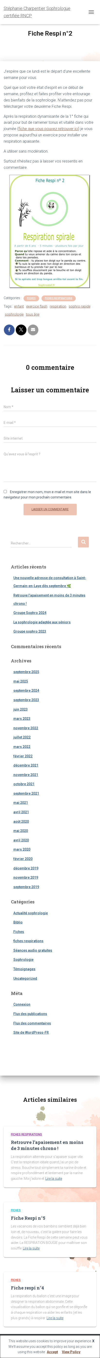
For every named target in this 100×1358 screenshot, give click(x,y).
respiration (58, 306)
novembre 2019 (25, 877)
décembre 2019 (25, 868)
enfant (19, 306)
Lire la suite (53, 1178)
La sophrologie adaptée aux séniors (42, 622)
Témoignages (24, 969)
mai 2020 (20, 831)
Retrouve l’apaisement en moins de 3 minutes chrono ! (47, 1145)
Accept (52, 1352)
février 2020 (23, 859)
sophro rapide (79, 306)
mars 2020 (21, 849)
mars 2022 (21, 747)
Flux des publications (30, 1014)
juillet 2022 (22, 737)
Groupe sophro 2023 (29, 631)
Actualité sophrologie (30, 913)
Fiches (31, 298)
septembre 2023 (26, 700)
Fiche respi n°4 (27, 1288)
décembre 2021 (25, 765)
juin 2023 (20, 709)
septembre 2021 (26, 793)
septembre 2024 (26, 690)
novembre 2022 (25, 728)
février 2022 (23, 756)
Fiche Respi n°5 (28, 1218)
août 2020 (21, 821)
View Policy (71, 1352)
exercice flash (36, 306)
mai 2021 (20, 803)
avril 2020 (21, 840)
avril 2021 (21, 812)
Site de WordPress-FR (31, 1032)
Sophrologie (23, 960)
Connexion (21, 1004)
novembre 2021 (25, 775)
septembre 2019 (26, 887)
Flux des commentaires (32, 1023)
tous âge (32, 314)
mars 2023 (21, 719)
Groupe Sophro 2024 (29, 613)
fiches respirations (58, 298)
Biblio (18, 922)
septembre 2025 (26, 672)
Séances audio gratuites (32, 950)
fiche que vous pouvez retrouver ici (48, 128)
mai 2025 (20, 681)
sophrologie (14, 314)
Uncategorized (25, 978)
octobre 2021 (23, 784)
